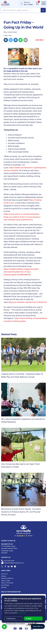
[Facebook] (6, 40)
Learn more (22, 613)
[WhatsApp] (20, 40)
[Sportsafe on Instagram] (15, 566)
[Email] (25, 40)
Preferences (11, 618)
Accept (28, 618)
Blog (5, 32)
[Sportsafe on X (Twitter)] (2, 566)
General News (12, 32)
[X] (11, 40)
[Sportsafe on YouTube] (12, 566)
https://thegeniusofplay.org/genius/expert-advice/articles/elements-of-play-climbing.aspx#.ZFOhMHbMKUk (21, 272)
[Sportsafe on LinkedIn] (8, 566)
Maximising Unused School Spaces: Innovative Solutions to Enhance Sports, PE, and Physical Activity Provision (21, 512)
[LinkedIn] (15, 40)
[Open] (43, 3)
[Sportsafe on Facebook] (5, 566)
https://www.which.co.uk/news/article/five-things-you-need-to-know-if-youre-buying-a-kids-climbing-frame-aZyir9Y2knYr (22, 217)
